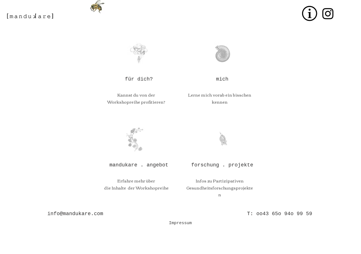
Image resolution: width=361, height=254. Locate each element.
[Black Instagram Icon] (327, 13)
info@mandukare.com (75, 214)
